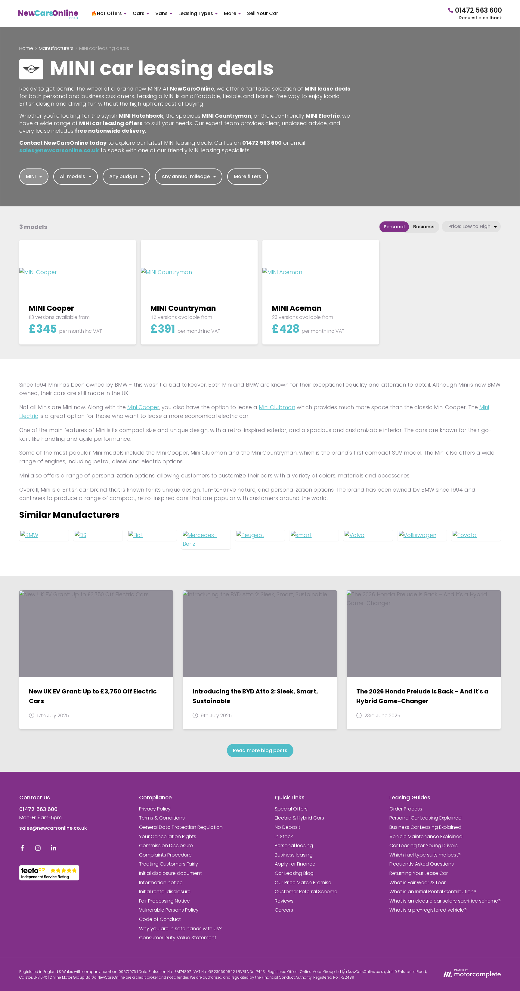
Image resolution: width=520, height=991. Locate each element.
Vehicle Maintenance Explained (426, 836)
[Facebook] (22, 849)
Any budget (123, 176)
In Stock (284, 836)
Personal (394, 226)
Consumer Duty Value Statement (177, 937)
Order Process (405, 808)
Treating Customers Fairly (168, 863)
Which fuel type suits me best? (425, 854)
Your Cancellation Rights (167, 836)
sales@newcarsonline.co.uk (53, 828)
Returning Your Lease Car (418, 873)
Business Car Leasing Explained (425, 827)
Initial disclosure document (170, 873)
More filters (247, 176)
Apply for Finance (295, 863)
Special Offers (291, 808)
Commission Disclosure (166, 845)
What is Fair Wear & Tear (417, 882)
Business (424, 226)
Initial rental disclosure (164, 891)
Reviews (284, 900)
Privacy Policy (155, 808)
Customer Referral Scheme (306, 891)
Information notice (161, 882)
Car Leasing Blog (294, 873)
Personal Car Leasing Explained (425, 817)
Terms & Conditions (162, 817)
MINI (31, 176)
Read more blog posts (260, 750)
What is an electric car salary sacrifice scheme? (445, 900)
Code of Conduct (160, 919)
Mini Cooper (143, 407)
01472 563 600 (38, 809)
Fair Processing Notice (164, 900)
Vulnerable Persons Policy (169, 909)
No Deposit (287, 827)
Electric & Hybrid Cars (299, 817)
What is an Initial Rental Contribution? (432, 891)
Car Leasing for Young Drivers (423, 845)
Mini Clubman (277, 407)
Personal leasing (294, 845)
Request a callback (480, 18)
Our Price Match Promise (303, 882)
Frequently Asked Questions (421, 863)
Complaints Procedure (165, 854)
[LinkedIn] (53, 849)
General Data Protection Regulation (181, 827)
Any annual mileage (186, 176)
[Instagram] (38, 849)
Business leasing (294, 854)
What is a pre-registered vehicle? (428, 909)
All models (72, 176)
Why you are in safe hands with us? (180, 928)
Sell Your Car (262, 13)
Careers (284, 909)
